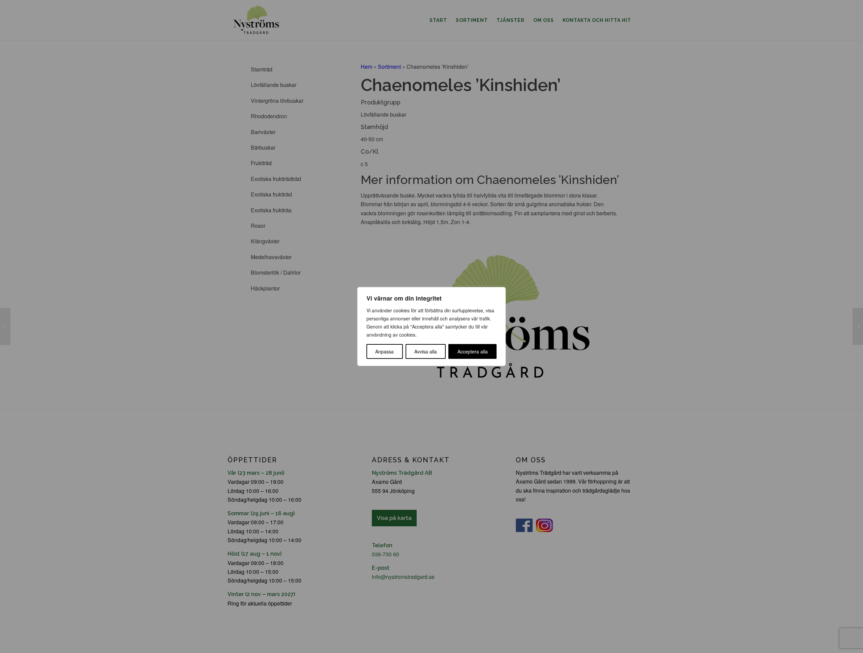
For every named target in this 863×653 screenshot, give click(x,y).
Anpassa (384, 351)
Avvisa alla (425, 351)
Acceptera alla (472, 351)
